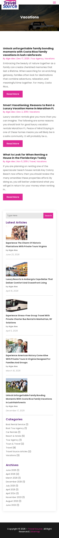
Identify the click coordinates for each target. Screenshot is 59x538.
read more (13, 94)
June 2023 (11, 505)
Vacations (50, 58)
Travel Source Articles (16, 451)
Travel (32, 161)
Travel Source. (35, 528)
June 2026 (11, 470)
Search (48, 215)
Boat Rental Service (15, 424)
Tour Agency (37, 58)
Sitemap (35, 531)
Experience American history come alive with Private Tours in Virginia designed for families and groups (28, 359)
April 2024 (11, 493)
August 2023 (12, 501)
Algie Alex (10, 58)
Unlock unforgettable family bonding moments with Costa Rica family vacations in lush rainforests (28, 52)
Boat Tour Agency (15, 428)
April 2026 (10, 474)
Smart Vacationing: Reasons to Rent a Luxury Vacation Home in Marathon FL (28, 106)
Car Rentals (11, 432)
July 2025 (10, 485)
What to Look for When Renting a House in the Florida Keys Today (25, 156)
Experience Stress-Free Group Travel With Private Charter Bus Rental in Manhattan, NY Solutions (29, 319)
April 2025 (10, 489)
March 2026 (12, 477)
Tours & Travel (13, 443)
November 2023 (14, 497)
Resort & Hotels (13, 436)
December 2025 (14, 481)
